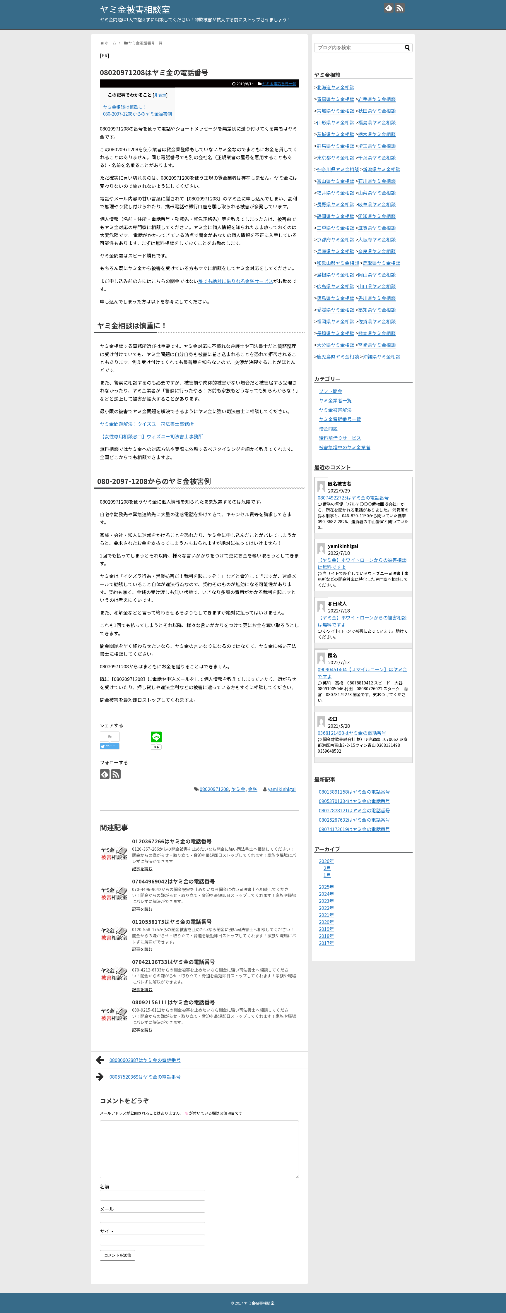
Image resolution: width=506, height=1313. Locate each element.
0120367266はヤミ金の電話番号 (172, 841)
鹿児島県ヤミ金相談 (338, 356)
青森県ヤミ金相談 (335, 98)
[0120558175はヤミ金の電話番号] (114, 933)
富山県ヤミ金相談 (335, 180)
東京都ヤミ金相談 (335, 157)
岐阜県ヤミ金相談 (377, 204)
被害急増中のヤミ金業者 (344, 447)
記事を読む (142, 868)
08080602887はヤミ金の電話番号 (145, 1059)
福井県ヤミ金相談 (335, 192)
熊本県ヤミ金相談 (377, 333)
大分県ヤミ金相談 (335, 344)
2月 (327, 867)
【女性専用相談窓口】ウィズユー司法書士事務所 (151, 436)
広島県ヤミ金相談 (335, 286)
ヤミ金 (238, 788)
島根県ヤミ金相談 (335, 274)
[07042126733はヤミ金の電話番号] (114, 973)
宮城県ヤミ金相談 (335, 110)
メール (107, 1208)
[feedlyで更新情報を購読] (389, 8)
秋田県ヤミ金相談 (377, 110)
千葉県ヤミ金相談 (377, 157)
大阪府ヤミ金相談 (377, 239)
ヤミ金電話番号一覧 (279, 83)
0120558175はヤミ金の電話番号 (172, 921)
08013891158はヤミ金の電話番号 (354, 791)
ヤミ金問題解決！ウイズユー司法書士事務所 (147, 423)
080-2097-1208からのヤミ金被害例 (137, 113)
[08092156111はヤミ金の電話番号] (114, 1014)
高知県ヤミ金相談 (377, 309)
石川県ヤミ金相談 (377, 180)
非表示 (160, 95)
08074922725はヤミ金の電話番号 (353, 497)
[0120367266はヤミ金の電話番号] (114, 853)
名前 (104, 1186)
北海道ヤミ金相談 (335, 87)
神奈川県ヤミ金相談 (338, 169)
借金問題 (328, 428)
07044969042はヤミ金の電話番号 (173, 881)
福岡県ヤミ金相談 (335, 321)
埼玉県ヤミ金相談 (377, 145)
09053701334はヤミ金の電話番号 (354, 800)
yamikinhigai (282, 788)
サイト (107, 1231)
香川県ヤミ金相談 (377, 297)
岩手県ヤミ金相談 (377, 98)
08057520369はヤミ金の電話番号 (145, 1076)
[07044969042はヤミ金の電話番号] (114, 893)
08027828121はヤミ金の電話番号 (354, 810)
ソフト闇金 (330, 390)
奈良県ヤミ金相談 (377, 251)
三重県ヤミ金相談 (335, 227)
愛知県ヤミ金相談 (377, 215)
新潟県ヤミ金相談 (381, 169)
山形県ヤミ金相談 (335, 122)
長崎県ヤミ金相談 (335, 333)
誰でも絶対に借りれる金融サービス (235, 280)
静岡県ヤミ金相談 (335, 215)
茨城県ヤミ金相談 (335, 134)
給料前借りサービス (340, 437)
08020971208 (214, 788)
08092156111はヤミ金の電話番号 (173, 1002)
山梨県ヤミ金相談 (377, 192)
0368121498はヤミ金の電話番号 (352, 732)
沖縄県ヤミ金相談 (381, 356)
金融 (252, 788)
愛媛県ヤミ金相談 (335, 309)
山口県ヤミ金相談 (377, 286)
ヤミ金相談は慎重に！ (125, 107)
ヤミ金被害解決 (335, 409)
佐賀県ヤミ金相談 (377, 321)
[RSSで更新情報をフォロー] (400, 8)
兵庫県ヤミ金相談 (335, 251)
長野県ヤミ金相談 (335, 204)
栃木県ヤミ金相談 (377, 134)
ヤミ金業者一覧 (335, 400)
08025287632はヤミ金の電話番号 (354, 819)
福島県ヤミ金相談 (377, 122)
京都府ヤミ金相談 (335, 239)
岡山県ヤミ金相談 (377, 274)
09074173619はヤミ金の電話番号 (354, 829)
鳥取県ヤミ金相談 (381, 262)
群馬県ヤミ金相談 (335, 145)
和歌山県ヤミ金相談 (338, 262)
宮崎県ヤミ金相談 (377, 344)
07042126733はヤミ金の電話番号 (173, 961)
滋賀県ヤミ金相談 (377, 227)
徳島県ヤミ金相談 (335, 297)
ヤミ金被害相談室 (135, 9)
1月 (327, 874)
